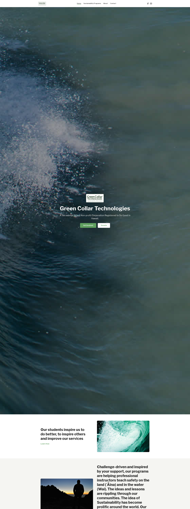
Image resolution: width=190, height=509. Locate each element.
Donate (104, 225)
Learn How (45, 444)
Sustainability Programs (92, 3)
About (105, 3)
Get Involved (88, 225)
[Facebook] (148, 4)
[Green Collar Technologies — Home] (42, 4)
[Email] (151, 4)
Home (79, 3)
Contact (113, 3)
